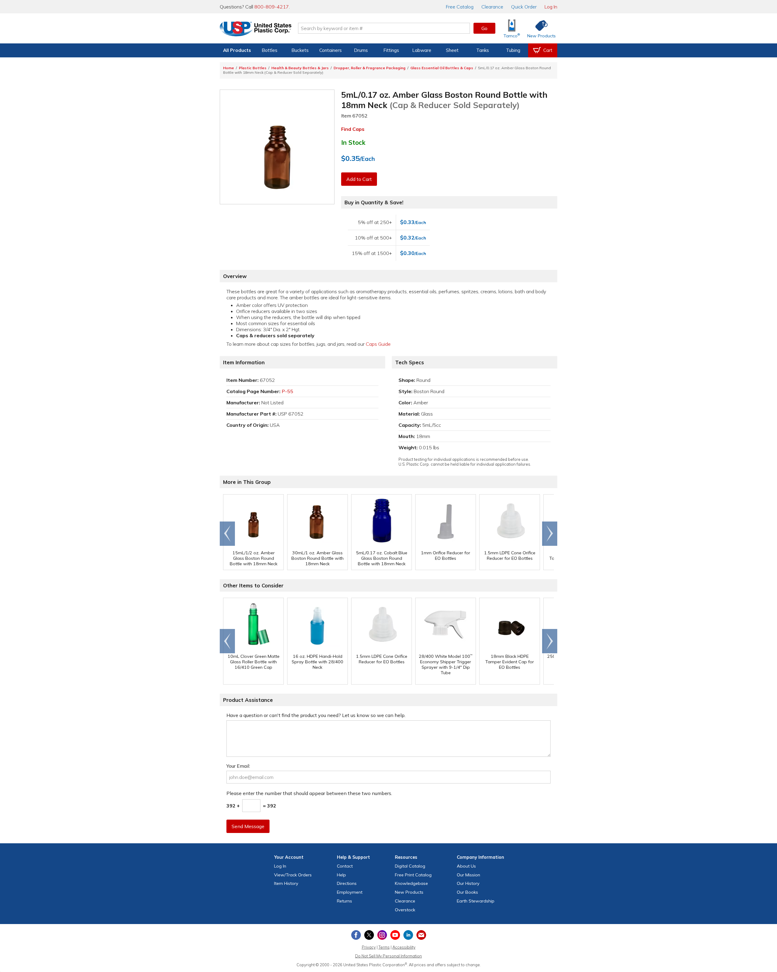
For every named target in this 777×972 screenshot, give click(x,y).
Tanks (482, 50)
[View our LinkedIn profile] (408, 935)
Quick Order (524, 7)
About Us (466, 866)
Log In (551, 7)
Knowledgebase (411, 883)
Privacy (369, 947)
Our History (468, 883)
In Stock (353, 142)
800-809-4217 (271, 7)
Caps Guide (378, 344)
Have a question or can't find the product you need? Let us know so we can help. (315, 715)
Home (228, 68)
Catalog (459, 7)
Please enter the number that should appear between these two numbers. (309, 793)
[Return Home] (255, 29)
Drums (361, 50)
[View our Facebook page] (356, 935)
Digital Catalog (410, 866)
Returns (344, 901)
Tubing (513, 50)
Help (341, 875)
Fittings (391, 50)
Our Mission (468, 875)
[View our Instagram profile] (382, 935)
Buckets (300, 50)
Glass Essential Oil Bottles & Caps (441, 68)
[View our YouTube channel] (395, 935)
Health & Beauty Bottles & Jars (300, 68)
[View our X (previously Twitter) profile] (369, 935)
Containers (330, 50)
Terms (384, 947)
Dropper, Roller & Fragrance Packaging (369, 68)
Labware (421, 50)
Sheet (452, 50)
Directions (347, 883)
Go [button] (484, 28)
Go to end (227, 534)
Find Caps (353, 129)
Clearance (492, 7)
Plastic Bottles (252, 68)
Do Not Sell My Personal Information (388, 955)
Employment (349, 892)
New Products (409, 892)
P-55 (287, 391)
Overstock (405, 910)
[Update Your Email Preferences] (421, 935)
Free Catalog (413, 875)
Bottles (269, 50)
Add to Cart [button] (359, 179)
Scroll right (549, 534)
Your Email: (238, 766)
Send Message (248, 826)
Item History (286, 883)
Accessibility (404, 947)
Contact (345, 866)
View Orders (293, 875)
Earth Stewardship (475, 901)
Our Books (467, 892)
